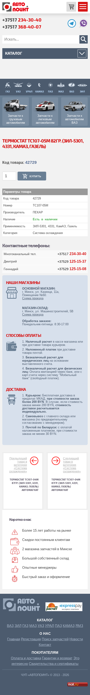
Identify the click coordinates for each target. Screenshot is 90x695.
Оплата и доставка (26, 658)
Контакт (45, 645)
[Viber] (83, 26)
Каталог (45, 620)
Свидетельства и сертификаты (53, 664)
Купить (35, 176)
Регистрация (31, 639)
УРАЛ (49, 626)
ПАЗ (58, 626)
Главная (13, 639)
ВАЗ (10, 626)
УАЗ (41, 626)
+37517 (22, 19)
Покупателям (45, 652)
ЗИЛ (18, 626)
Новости (76, 639)
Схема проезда (32, 298)
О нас (45, 633)
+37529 (71, 261)
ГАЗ (25, 626)
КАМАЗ (69, 626)
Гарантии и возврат (57, 658)
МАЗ (33, 626)
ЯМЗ (79, 626)
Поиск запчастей (55, 639)
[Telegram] (73, 26)
